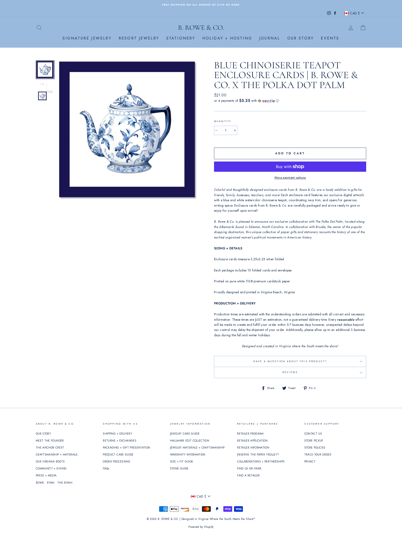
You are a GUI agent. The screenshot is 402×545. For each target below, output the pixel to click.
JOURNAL (269, 38)
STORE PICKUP (313, 441)
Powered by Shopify (200, 527)
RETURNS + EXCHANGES (119, 441)
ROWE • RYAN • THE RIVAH (54, 483)
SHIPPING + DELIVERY (117, 434)
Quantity (222, 121)
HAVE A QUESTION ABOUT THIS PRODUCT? (290, 361)
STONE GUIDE (179, 468)
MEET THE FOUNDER (50, 441)
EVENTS (330, 38)
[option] (201, 4)
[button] (290, 100)
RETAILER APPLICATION (252, 441)
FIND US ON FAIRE (249, 468)
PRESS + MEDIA (46, 475)
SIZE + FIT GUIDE (181, 461)
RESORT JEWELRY (139, 38)
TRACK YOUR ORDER (318, 454)
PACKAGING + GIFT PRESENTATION (126, 447)
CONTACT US (313, 434)
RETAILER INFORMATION (253, 447)
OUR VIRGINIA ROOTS (50, 461)
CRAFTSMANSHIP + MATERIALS (57, 454)
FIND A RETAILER (248, 475)
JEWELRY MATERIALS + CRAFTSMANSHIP (197, 447)
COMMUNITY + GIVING (51, 468)
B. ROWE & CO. (201, 27)
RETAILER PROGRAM (250, 434)
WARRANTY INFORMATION (187, 454)
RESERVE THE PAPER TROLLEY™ (258, 454)
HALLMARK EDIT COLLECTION (189, 441)
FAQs (106, 468)
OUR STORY (300, 38)
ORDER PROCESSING (116, 461)
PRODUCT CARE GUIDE (118, 454)
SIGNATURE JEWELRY (87, 38)
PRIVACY (309, 461)
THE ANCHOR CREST (50, 447)
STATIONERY (180, 38)
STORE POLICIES (314, 447)
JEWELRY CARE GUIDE (185, 434)
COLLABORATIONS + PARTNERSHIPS (261, 461)
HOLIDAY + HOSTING (227, 38)
